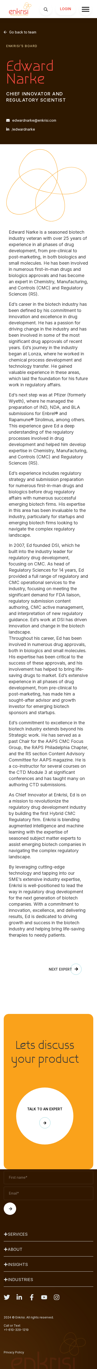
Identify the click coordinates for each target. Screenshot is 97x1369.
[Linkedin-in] (19, 1297)
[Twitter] (7, 1297)
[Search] (46, 9)
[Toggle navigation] (85, 9)
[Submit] (10, 1208)
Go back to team (22, 32)
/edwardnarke (23, 129)
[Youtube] (44, 1297)
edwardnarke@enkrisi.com (34, 120)
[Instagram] (56, 1297)
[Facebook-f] (32, 1297)
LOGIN (65, 9)
